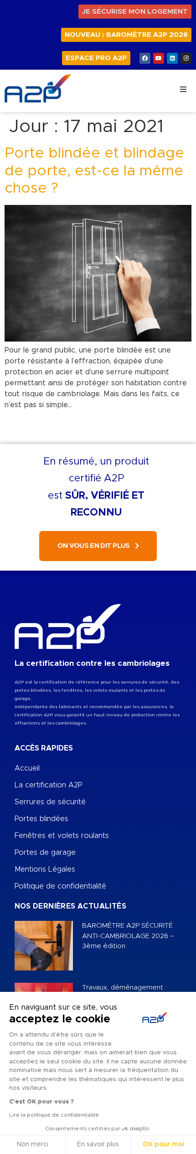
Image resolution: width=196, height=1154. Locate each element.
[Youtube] (158, 58)
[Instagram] (186, 58)
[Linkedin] (172, 58)
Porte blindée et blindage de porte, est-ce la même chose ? (94, 171)
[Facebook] (144, 58)
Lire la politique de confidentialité (54, 1115)
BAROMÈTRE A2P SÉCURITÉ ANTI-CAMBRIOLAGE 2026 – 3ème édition (128, 936)
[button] (183, 89)
